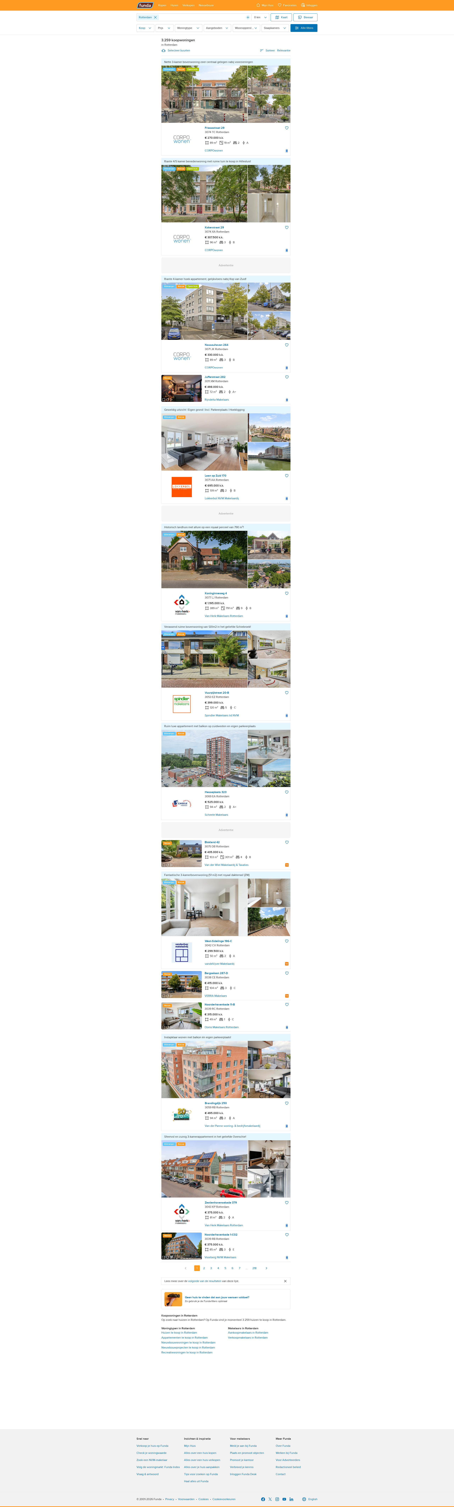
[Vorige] (185, 1268)
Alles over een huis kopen (200, 1453)
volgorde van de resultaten (204, 1281)
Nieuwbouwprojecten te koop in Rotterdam (188, 1347)
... (247, 1268)
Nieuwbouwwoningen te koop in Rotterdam (188, 1342)
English (312, 1499)
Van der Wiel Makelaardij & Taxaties (226, 865)
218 (254, 1268)
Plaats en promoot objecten (247, 1453)
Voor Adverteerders (288, 1460)
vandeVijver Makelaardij (219, 964)
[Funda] (145, 5)
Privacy (169, 1499)
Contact (281, 1474)
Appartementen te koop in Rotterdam (184, 1337)
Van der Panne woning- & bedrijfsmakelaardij (232, 1126)
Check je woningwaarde (152, 1453)
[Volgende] (266, 1268)
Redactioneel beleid (288, 1467)
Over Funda (283, 1446)
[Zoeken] (248, 17)
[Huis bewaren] (287, 128)
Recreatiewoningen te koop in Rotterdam (186, 1352)
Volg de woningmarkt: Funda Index (158, 1467)
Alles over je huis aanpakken (202, 1467)
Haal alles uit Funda (196, 1481)
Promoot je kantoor (242, 1460)
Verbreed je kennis (241, 1467)
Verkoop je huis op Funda (152, 1446)
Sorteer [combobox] (278, 50)
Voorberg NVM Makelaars (220, 1257)
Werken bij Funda (286, 1453)
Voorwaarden (186, 1499)
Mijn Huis (190, 1446)
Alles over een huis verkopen (202, 1460)
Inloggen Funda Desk (243, 1474)
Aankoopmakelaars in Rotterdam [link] (248, 1332)
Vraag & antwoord (148, 1474)
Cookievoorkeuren (224, 1499)
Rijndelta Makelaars (217, 399)
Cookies (203, 1499)
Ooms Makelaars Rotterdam (222, 1027)
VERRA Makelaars (216, 996)
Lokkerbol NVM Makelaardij (222, 498)
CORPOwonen (214, 150)
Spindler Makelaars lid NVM (222, 715)
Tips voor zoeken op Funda (201, 1474)
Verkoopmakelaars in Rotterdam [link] (248, 1337)
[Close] (155, 17)
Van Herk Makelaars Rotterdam (224, 616)
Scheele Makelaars (216, 815)
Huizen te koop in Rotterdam (179, 1332)
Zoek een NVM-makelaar (152, 1460)
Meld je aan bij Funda (243, 1446)
